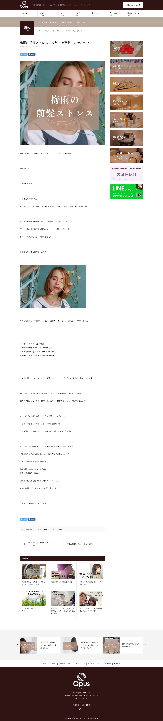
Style (60, 13)
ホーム (45, 664)
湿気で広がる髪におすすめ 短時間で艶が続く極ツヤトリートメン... (131, 645)
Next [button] (146, 645)
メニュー (91, 664)
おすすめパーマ (33, 46)
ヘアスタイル (80, 664)
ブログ (98, 664)
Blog (77, 13)
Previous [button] (17, 645)
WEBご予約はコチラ (133, 5)
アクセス (117, 664)
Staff (42, 13)
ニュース (53, 664)
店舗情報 (62, 664)
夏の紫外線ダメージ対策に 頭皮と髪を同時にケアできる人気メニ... (48, 645)
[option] (40, 645)
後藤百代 (31, 529)
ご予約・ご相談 (26, 503)
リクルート (107, 664)
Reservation (133, 13)
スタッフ (70, 664)
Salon (25, 13)
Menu (95, 13)
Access (113, 13)
